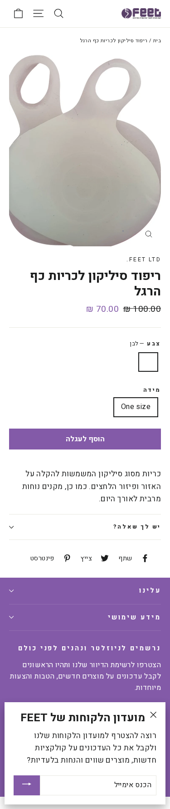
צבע (145, 344)
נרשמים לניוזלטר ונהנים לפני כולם (89, 648)
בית (157, 41)
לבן (148, 362)
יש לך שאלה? (137, 527)
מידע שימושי (134, 617)
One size (136, 406)
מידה (152, 390)
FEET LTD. (143, 259)
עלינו (150, 590)
